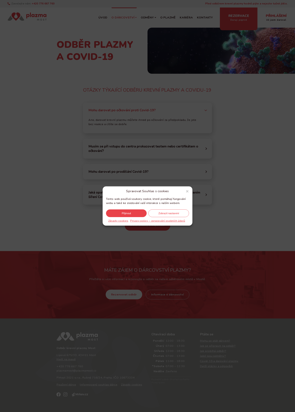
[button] (187, 191)
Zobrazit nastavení (168, 213)
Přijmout (126, 213)
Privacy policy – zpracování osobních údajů (157, 221)
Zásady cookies (118, 221)
